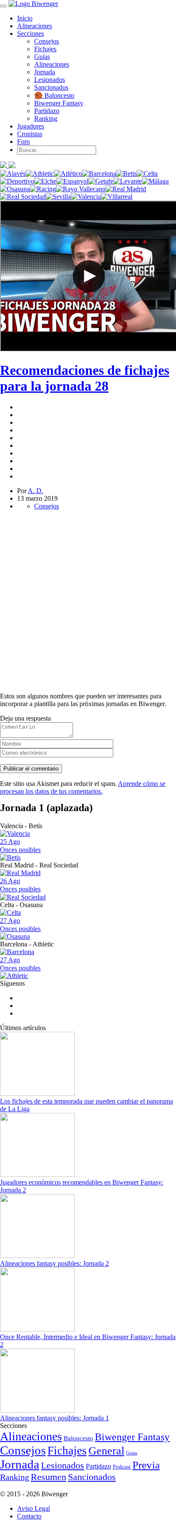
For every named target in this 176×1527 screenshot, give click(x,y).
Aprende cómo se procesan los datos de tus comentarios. (82, 787)
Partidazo (46, 110)
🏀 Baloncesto (54, 95)
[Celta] (147, 173)
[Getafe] (100, 181)
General (106, 1451)
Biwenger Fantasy (58, 103)
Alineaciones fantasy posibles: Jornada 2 (54, 1263)
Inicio (24, 18)
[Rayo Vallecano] (81, 189)
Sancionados (51, 87)
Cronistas (29, 133)
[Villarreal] (116, 196)
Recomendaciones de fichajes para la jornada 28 (84, 378)
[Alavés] (13, 173)
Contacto (29, 1516)
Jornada (44, 72)
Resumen (48, 1477)
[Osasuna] (15, 189)
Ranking (45, 118)
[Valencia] (86, 196)
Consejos (46, 41)
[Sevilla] (58, 196)
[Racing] (43, 189)
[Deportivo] (17, 181)
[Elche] (45, 181)
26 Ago (20, 885)
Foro (23, 141)
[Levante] (127, 181)
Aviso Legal (33, 1508)
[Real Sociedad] (23, 196)
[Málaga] (155, 181)
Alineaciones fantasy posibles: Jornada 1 (54, 1418)
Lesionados (49, 79)
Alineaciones (34, 25)
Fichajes (45, 49)
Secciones (30, 33)
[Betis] (126, 173)
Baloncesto (78, 1438)
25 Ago (20, 845)
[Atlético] (68, 173)
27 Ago (20, 924)
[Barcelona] (99, 173)
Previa (146, 1465)
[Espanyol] (72, 181)
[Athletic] (40, 173)
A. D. (35, 490)
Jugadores (30, 126)
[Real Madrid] (126, 189)
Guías (42, 56)
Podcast (122, 1467)
